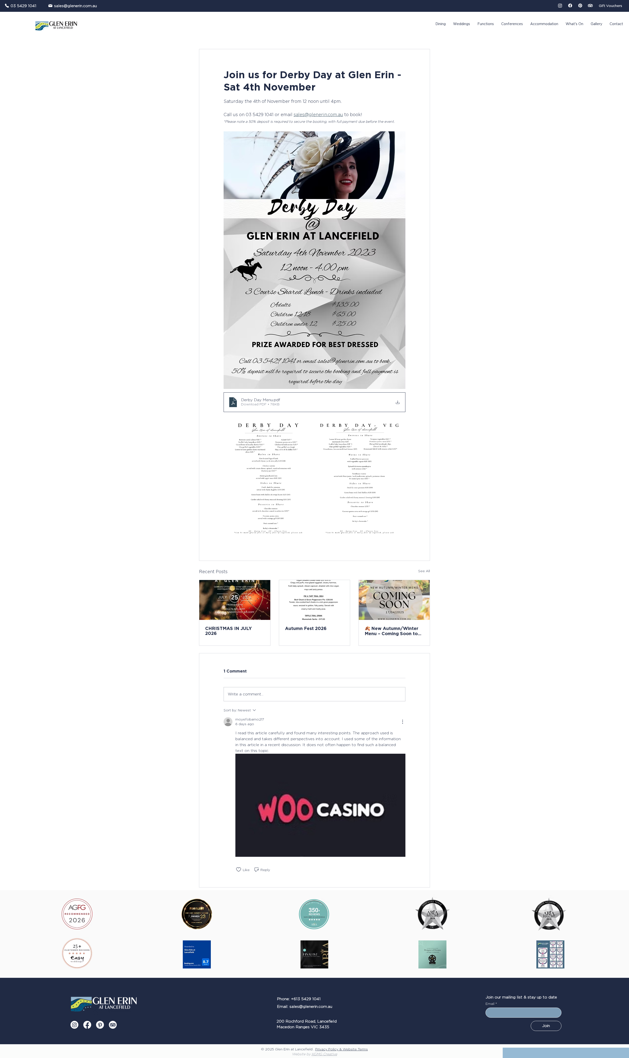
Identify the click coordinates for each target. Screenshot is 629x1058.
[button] (621, 943)
